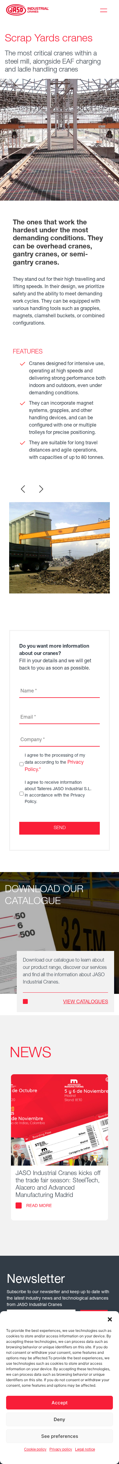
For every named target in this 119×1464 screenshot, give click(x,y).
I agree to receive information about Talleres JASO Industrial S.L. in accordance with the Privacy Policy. (58, 792)
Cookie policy (35, 1450)
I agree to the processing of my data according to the (55, 763)
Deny (59, 1419)
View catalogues (85, 1002)
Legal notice (85, 1450)
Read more (39, 1206)
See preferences (59, 1436)
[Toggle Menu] (105, 9)
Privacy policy (60, 1450)
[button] (110, 1319)
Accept (60, 1403)
